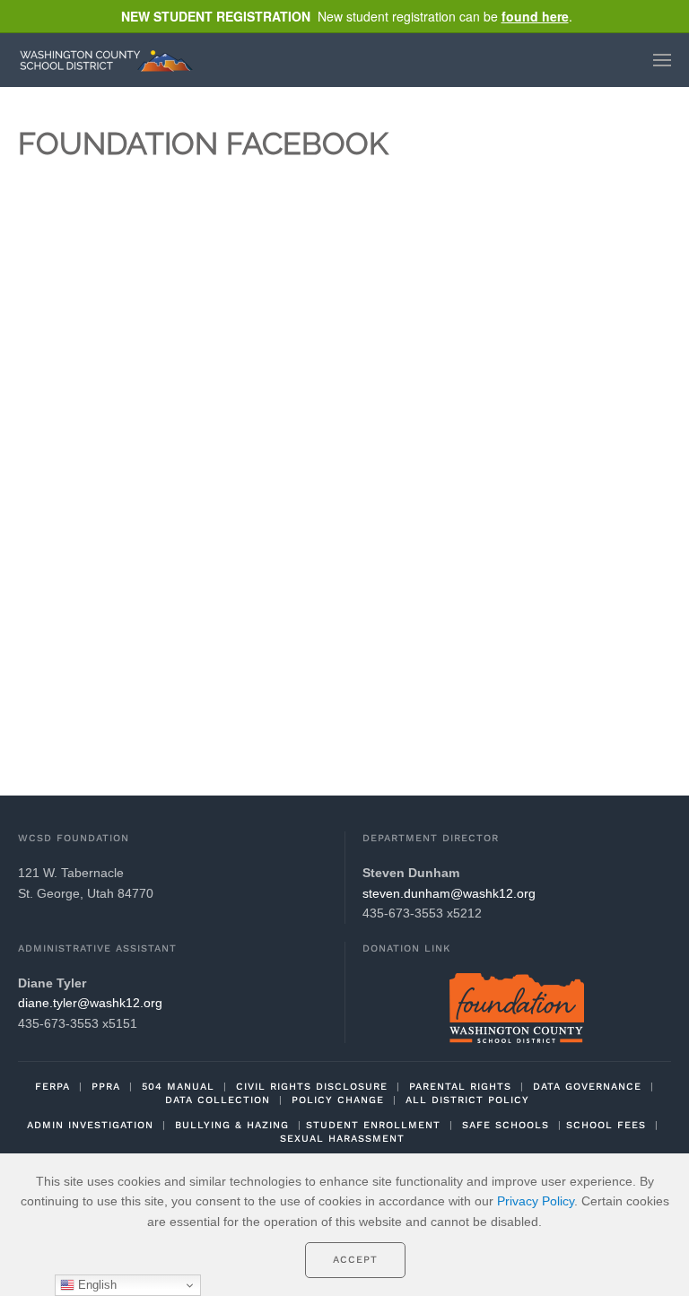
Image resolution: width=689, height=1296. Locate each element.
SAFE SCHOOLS (505, 1125)
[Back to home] (110, 60)
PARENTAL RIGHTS (460, 1086)
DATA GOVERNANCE (587, 1086)
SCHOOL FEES (606, 1125)
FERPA (52, 1086)
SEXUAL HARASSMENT (342, 1138)
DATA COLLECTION (217, 1100)
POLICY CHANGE (338, 1100)
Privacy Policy (535, 1201)
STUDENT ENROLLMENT (373, 1125)
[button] (662, 60)
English (95, 1285)
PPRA (106, 1086)
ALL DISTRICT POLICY (467, 1100)
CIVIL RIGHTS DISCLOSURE (312, 1086)
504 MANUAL (178, 1086)
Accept (355, 1260)
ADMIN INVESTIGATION (90, 1125)
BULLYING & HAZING (232, 1125)
